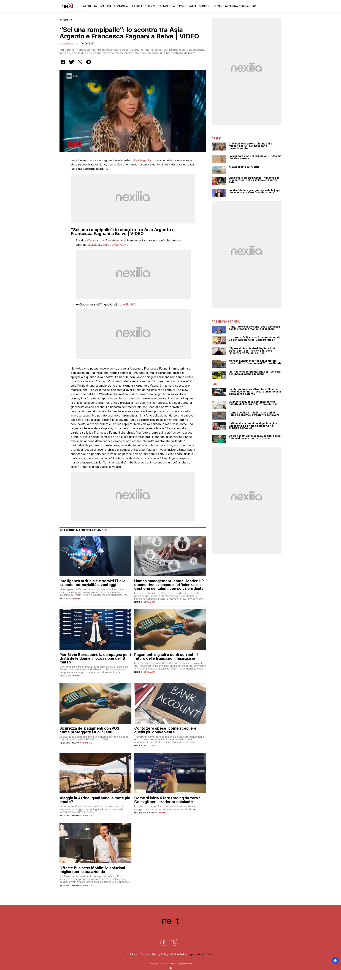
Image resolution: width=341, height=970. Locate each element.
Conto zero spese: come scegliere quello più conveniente (165, 730)
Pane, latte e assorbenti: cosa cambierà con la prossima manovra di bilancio (254, 328)
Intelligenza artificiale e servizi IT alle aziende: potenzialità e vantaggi (92, 583)
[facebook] (63, 64)
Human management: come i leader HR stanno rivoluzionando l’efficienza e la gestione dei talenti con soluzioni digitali (169, 584)
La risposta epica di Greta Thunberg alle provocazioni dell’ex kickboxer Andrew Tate (254, 180)
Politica (105, 6)
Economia (121, 6)
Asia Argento (142, 160)
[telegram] (88, 64)
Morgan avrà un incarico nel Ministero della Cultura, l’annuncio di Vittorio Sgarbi (255, 362)
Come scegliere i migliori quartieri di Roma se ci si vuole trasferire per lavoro (254, 414)
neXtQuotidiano (68, 43)
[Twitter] (172, 940)
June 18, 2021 (127, 304)
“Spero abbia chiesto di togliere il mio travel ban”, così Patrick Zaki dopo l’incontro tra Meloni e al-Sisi (252, 350)
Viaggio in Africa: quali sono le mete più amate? (94, 800)
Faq (253, 6)
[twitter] (71, 64)
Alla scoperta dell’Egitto (244, 167)
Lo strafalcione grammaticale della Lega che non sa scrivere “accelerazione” (254, 191)
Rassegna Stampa (236, 6)
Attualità (90, 6)
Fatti (192, 6)
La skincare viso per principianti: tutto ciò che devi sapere (255, 157)
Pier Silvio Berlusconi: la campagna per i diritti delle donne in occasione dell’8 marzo (95, 658)
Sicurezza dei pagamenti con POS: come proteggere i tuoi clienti (89, 730)
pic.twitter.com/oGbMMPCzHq (107, 244)
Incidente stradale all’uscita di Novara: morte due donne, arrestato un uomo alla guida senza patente (255, 391)
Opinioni (204, 6)
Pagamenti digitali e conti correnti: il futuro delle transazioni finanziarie (166, 656)
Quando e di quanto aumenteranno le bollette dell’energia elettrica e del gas (253, 403)
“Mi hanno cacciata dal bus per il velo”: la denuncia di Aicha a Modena (255, 373)
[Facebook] (161, 940)
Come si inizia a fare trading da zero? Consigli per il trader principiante (167, 800)
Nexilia (63, 598)
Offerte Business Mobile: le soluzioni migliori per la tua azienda (92, 870)
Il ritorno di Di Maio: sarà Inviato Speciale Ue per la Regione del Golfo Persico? (254, 338)
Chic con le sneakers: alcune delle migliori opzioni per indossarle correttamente (250, 146)
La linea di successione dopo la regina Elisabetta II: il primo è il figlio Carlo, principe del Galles (253, 425)
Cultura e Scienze (143, 6)
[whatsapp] (80, 64)
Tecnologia (166, 6)
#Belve (91, 240)
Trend (217, 6)
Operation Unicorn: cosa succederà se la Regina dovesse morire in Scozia (255, 437)
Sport (182, 6)
